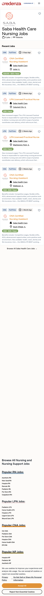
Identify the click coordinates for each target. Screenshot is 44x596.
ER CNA (4, 545)
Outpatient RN (7, 495)
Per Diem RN (6, 492)
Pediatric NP (6, 560)
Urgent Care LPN (8, 515)
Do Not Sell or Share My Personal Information (27, 578)
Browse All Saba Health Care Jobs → (22, 248)
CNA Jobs (18, 525)
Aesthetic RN (6, 478)
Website (18, 37)
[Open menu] (39, 3)
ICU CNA (5, 531)
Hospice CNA (6, 539)
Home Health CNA (8, 542)
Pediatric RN (6, 489)
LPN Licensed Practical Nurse (24, 99)
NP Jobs (17, 551)
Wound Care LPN (8, 518)
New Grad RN (6, 480)
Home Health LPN (8, 510)
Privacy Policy (5, 578)
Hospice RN (6, 483)
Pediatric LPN (6, 507)
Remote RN (6, 486)
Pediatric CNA (7, 534)
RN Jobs (17, 472)
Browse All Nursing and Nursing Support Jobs (17, 461)
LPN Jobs (18, 501)
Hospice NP (6, 557)
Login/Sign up (28, 3)
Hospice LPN (6, 513)
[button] (22, 68)
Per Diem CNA (7, 536)
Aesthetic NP (6, 563)
